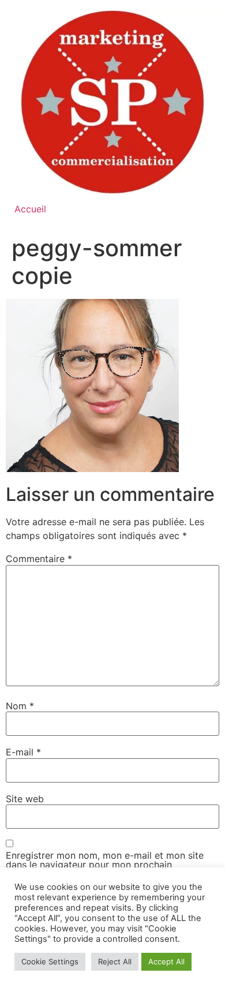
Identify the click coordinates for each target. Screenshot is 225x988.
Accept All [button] (166, 961)
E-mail (23, 752)
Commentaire (39, 558)
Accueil (30, 209)
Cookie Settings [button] (49, 961)
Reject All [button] (115, 961)
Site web (25, 798)
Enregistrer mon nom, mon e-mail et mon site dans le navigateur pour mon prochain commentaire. (105, 864)
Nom (20, 705)
